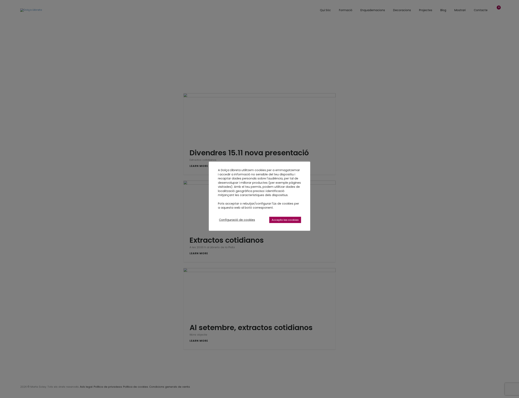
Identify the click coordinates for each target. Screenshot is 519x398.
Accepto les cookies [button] (285, 220)
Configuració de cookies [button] (237, 220)
